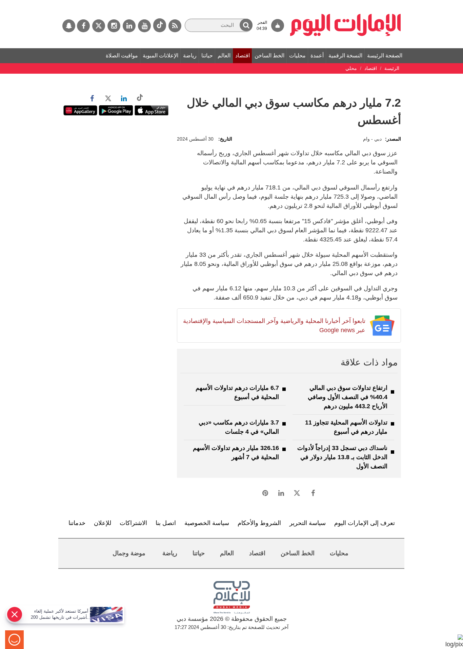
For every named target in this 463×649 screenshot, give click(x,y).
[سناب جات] (68, 25)
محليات (297, 55)
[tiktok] (159, 25)
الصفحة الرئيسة (384, 55)
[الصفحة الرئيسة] (345, 3)
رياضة (190, 55)
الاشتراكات (133, 523)
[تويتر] (98, 25)
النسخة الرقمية (345, 55)
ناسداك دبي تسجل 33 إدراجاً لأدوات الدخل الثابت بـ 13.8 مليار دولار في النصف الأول (342, 457)
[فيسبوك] (83, 25)
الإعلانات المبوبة (160, 55)
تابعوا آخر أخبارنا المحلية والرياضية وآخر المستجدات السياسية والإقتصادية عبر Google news (274, 325)
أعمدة (317, 55)
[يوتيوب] (144, 25)
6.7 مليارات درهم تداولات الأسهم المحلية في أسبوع (237, 392)
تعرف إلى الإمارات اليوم (364, 523)
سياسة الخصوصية (206, 523)
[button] (246, 25)
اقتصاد (242, 55)
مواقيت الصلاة (122, 55)
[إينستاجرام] (113, 25)
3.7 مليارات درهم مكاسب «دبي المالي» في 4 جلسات (239, 427)
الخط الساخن (269, 55)
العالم (224, 55)
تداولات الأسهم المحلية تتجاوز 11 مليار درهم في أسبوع (346, 427)
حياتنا (207, 55)
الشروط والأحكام (259, 523)
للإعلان (102, 523)
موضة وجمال (129, 553)
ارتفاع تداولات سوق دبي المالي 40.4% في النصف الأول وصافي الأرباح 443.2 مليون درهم (347, 397)
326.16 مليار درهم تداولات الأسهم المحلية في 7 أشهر (236, 453)
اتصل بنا (166, 523)
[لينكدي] (129, 25)
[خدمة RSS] (174, 25)
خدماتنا (76, 523)
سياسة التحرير (307, 523)
